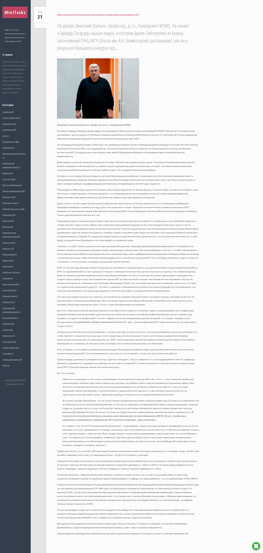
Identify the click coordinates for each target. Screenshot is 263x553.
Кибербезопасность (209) (13, 209)
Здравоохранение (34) (12, 359)
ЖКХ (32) (5, 365)
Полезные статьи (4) (11, 272)
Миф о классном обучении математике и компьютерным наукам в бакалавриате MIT (15, 36)
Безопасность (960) (10, 141)
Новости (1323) (8, 242)
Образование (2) (9, 254)
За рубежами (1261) (10, 347)
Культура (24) (8, 221)
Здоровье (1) (8, 353)
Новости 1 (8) (8, 248)
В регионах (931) (9, 341)
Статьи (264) (7, 330)
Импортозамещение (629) (13, 191)
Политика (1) (7, 278)
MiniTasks (15, 12)
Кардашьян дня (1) (10, 203)
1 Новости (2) (8, 112)
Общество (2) (8, 260)
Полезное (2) (7, 266)
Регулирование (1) (10, 318)
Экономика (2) (8, 147)
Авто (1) (5, 136)
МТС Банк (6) (7, 227)
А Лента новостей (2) (11, 118)
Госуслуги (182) (8, 179)
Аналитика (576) (9, 130)
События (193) (8, 323)
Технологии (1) (8, 335)
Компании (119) (8, 215)
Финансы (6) (7, 173)
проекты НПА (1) (9, 290)
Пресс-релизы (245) (10, 284)
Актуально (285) (9, 124)
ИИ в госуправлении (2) (12, 185)
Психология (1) (8, 302)
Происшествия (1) (10, 296)
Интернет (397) (8, 197)
